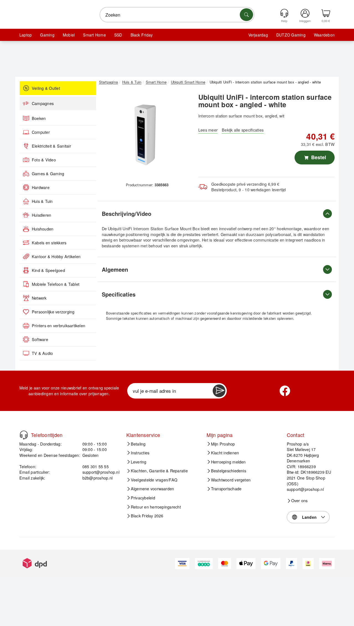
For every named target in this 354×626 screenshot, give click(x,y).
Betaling (138, 444)
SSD (118, 35)
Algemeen (115, 269)
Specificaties (119, 294)
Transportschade (226, 488)
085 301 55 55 (95, 466)
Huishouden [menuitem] (42, 229)
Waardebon (324, 35)
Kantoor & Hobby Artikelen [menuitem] (56, 256)
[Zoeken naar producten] (246, 14)
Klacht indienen (225, 452)
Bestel (318, 157)
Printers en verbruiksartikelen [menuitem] (58, 325)
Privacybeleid (143, 498)
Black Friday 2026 (147, 515)
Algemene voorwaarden (152, 488)
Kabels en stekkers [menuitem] (49, 242)
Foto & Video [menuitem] (44, 160)
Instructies (140, 452)
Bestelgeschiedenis (228, 470)
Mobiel (69, 35)
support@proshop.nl (100, 472)
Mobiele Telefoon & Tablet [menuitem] (55, 284)
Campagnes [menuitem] (43, 103)
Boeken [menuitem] (39, 118)
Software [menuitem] (40, 339)
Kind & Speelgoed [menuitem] (48, 270)
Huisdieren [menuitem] (41, 215)
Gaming (47, 35)
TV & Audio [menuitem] (42, 353)
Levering (139, 462)
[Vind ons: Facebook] (285, 390)
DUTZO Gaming (291, 35)
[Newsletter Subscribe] (219, 390)
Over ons (299, 500)
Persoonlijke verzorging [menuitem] (53, 312)
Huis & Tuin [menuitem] (42, 201)
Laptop (25, 35)
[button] (145, 135)
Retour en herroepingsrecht (156, 507)
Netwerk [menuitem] (39, 298)
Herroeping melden (228, 462)
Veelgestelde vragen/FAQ (154, 480)
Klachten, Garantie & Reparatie (159, 470)
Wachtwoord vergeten (231, 480)
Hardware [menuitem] (41, 187)
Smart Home (94, 35)
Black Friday (142, 35)
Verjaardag (258, 35)
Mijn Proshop (223, 444)
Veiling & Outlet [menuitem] (46, 88)
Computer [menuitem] (41, 132)
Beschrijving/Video (126, 213)
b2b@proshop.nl (97, 478)
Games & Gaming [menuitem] (48, 173)
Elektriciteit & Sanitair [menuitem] (51, 146)
